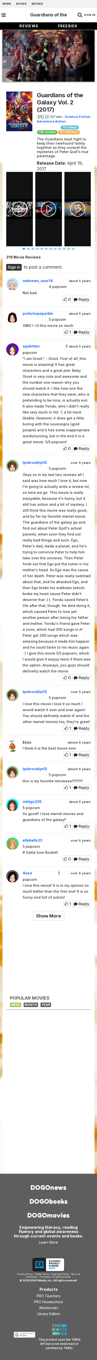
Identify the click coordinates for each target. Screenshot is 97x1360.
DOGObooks (49, 1201)
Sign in (14, 267)
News (6, 3)
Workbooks (48, 1308)
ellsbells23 (32, 840)
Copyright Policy (60, 1274)
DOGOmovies (48, 1215)
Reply (83, 299)
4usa (27, 873)
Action (60, 121)
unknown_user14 (38, 281)
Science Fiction (77, 117)
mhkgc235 (32, 801)
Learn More (48, 1242)
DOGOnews (48, 1187)
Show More (48, 915)
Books (21, 3)
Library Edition (48, 1314)
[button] (24, 249)
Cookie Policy (42, 1274)
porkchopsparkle (38, 313)
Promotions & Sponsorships (55, 1276)
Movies (37, 3)
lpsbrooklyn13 (35, 462)
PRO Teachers (48, 1296)
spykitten (31, 346)
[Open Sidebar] (3, 15)
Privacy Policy (25, 1274)
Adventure (45, 121)
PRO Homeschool (48, 1302)
